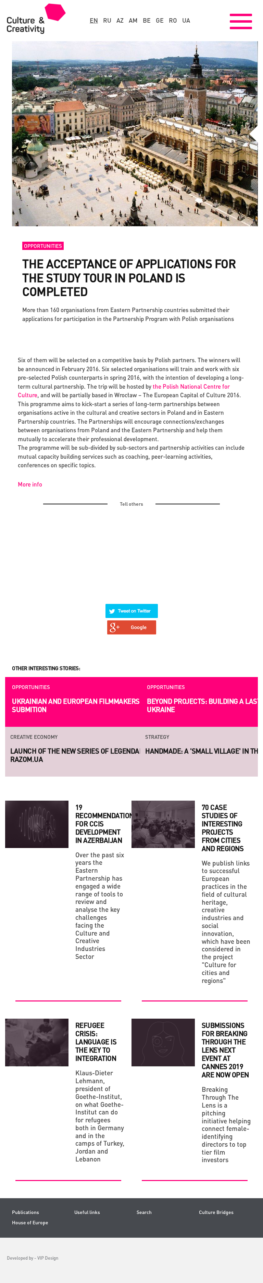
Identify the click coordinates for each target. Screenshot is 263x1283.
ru (107, 20)
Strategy (22, 737)
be (147, 20)
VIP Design (47, 1258)
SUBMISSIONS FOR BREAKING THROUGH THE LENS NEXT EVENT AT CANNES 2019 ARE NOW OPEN (225, 1050)
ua (186, 20)
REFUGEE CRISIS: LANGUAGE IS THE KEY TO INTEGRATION (96, 1042)
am (133, 20)
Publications (25, 1212)
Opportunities (43, 245)
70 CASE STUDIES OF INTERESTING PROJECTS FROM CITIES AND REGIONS (223, 828)
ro (173, 20)
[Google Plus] (132, 623)
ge (160, 20)
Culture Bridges (216, 1212)
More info (30, 484)
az (120, 20)
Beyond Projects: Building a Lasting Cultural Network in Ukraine (111, 705)
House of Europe (30, 1222)
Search (144, 1212)
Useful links (87, 1212)
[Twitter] (132, 607)
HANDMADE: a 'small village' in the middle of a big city (102, 750)
